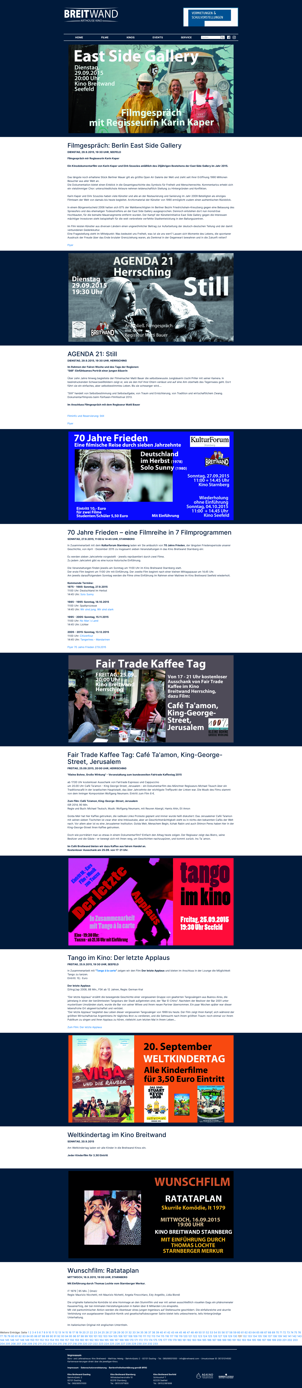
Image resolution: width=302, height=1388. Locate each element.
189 (224, 1340)
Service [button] (191, 37)
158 (72, 1340)
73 (288, 1332)
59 (234, 1332)
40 (161, 1332)
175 (155, 1340)
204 (2, 1343)
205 (8, 1343)
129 (230, 1336)
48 (192, 1332)
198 (269, 1340)
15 (66, 1332)
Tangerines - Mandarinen (95, 639)
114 (158, 1336)
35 (141, 1332)
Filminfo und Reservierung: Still (85, 415)
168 (121, 1340)
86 (35, 1336)
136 (265, 1336)
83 (24, 1336)
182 (189, 1340)
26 (107, 1332)
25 (103, 1332)
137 (270, 1336)
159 (77, 1340)
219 (80, 1343)
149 (27, 1340)
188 (219, 1340)
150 (32, 1340)
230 (139, 1343)
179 (175, 1340)
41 (165, 1332)
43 (172, 1332)
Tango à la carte (106, 970)
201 (284, 1340)
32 (130, 1332)
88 (43, 1336)
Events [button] (162, 37)
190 (229, 1340)
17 (73, 1332)
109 (135, 1336)
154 (52, 1340)
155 (57, 1340)
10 (49, 1332)
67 (265, 1332)
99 (86, 1336)
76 (299, 1332)
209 (29, 1343)
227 (123, 1343)
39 (157, 1332)
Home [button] (83, 37)
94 (66, 1336)
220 (85, 1343)
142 (294, 1336)
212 (44, 1343)
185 (204, 1340)
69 (273, 1332)
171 (136, 1340)
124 (205, 1336)
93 (62, 1336)
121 (190, 1336)
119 (180, 1336)
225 (112, 1343)
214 (55, 1343)
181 (184, 1340)
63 (250, 1332)
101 (95, 1336)
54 (215, 1332)
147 (17, 1340)
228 (128, 1343)
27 (110, 1332)
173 (146, 1340)
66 (261, 1332)
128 (225, 1336)
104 (110, 1336)
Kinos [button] (135, 37)
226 (117, 1343)
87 (39, 1336)
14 (63, 1332)
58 (230, 1332)
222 (95, 1343)
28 (114, 1332)
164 (101, 1340)
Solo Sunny (87, 594)
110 (140, 1336)
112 (149, 1336)
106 (120, 1336)
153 (47, 1340)
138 (275, 1336)
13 (59, 1332)
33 (134, 1332)
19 (80, 1332)
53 (211, 1332)
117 (171, 1336)
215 (60, 1343)
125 (210, 1336)
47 (188, 1332)
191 (234, 1340)
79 (8, 1336)
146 (12, 1340)
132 (245, 1336)
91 (55, 1336)
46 (184, 1332)
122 (195, 1336)
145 (7, 1340)
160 (82, 1340)
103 (105, 1336)
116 (167, 1336)
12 (56, 1332)
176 (160, 1340)
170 (131, 1340)
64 (254, 1332)
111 (144, 1336)
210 (35, 1343)
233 (155, 1343)
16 (70, 1332)
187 (214, 1340)
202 (289, 1340)
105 (115, 1336)
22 (91, 1332)
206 (13, 1343)
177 (165, 1340)
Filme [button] (109, 37)
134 (255, 1336)
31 (126, 1332)
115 (162, 1336)
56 (223, 1332)
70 (277, 1332)
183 (194, 1340)
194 (249, 1340)
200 (279, 1340)
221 (90, 1343)
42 (168, 1332)
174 (150, 1340)
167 (117, 1340)
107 (125, 1336)
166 (111, 1340)
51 (203, 1332)
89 (47, 1336)
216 (65, 1343)
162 (91, 1340)
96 (74, 1336)
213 (50, 1343)
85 (32, 1336)
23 (95, 1332)
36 (145, 1332)
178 (170, 1340)
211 (40, 1343)
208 (24, 1343)
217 (70, 1343)
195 (254, 1340)
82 (20, 1336)
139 (280, 1336)
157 (67, 1340)
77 (1, 1336)
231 (145, 1343)
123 (200, 1336)
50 (200, 1332)
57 (227, 1332)
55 (219, 1332)
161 (87, 1340)
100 (91, 1336)
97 (78, 1336)
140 (285, 1336)
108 (130, 1336)
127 (220, 1336)
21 (87, 1332)
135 (260, 1336)
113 (153, 1336)
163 (96, 1340)
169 (126, 1340)
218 (75, 1343)
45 (180, 1332)
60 (238, 1332)
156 (62, 1340)
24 (99, 1332)
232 (150, 1343)
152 (42, 1340)
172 (141, 1340)
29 (118, 1332)
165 (106, 1340)
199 (274, 1340)
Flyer (70, 245)
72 (284, 1332)
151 (37, 1340)
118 (176, 1336)
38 (153, 1332)
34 (138, 1332)
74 (292, 1332)
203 (295, 1340)
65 (258, 1332)
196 (259, 1340)
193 (244, 1340)
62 (246, 1332)
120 (185, 1336)
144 (2, 1340)
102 (100, 1336)
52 (207, 1332)
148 (22, 1340)
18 (77, 1332)
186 (209, 1340)
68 (269, 1332)
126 (215, 1336)
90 (51, 1336)
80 (12, 1336)
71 (281, 1332)
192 (239, 1340)
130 (235, 1336)
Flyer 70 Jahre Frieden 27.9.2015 (86, 647)
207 (19, 1343)
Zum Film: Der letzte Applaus (84, 1027)
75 (295, 1332)
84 (28, 1336)
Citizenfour (86, 635)
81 (16, 1336)
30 (122, 1332)
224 (106, 1343)
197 (264, 1340)
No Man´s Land (89, 620)
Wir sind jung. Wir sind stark (97, 609)
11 (53, 1332)
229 (133, 1343)
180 (179, 1340)
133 (250, 1336)
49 (196, 1332)
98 (82, 1336)
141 (289, 1336)
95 (70, 1336)
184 (199, 1340)
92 (58, 1336)
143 (299, 1336)
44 (176, 1332)
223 (101, 1343)
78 (5, 1336)
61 (242, 1332)
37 (149, 1332)
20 (84, 1332)
